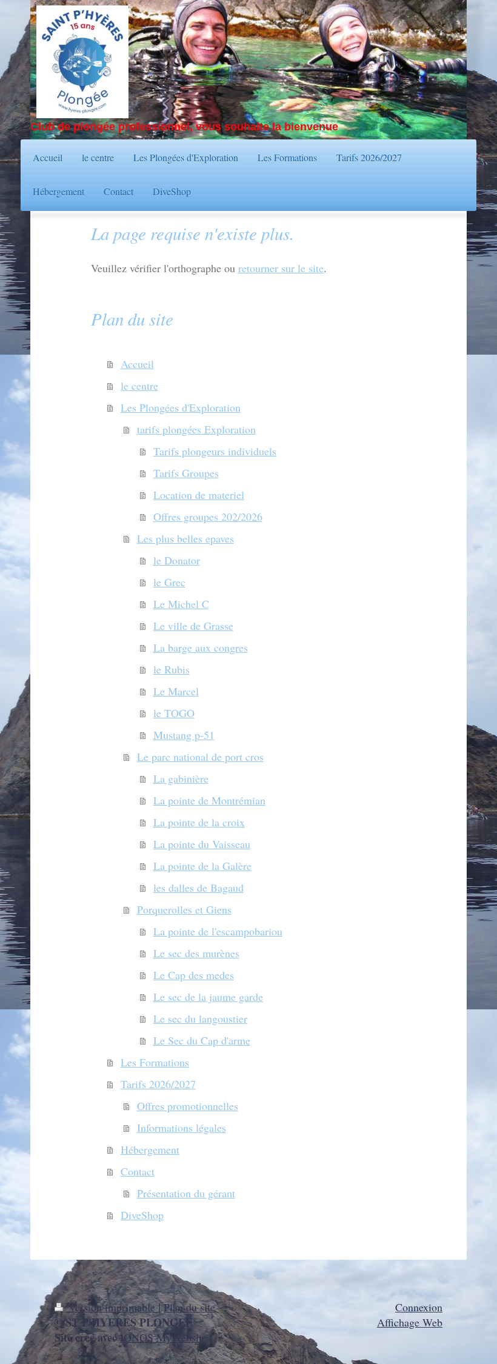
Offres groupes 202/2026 (207, 516)
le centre (139, 385)
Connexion (418, 1307)
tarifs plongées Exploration (196, 429)
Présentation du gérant (186, 1193)
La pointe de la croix (199, 822)
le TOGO (174, 713)
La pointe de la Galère (202, 865)
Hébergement (150, 1149)
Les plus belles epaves (185, 538)
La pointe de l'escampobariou (217, 931)
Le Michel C (181, 604)
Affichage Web (409, 1322)
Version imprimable (111, 1307)
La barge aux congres (200, 647)
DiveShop (142, 1215)
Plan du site (189, 1307)
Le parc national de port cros (200, 756)
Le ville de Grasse (193, 625)
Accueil (137, 363)
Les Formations (155, 1062)
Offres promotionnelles (187, 1105)
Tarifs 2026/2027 (158, 1084)
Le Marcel (176, 691)
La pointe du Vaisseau (201, 844)
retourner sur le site (281, 268)
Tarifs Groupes (186, 473)
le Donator (176, 560)
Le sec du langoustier (200, 1018)
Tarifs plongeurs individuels (214, 451)
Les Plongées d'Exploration (181, 407)
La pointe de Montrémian (209, 800)
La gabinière (180, 778)
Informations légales (181, 1127)
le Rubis (171, 669)
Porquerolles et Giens (184, 909)
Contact (138, 1171)
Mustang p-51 (184, 734)
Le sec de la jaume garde (208, 996)
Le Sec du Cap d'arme (201, 1040)
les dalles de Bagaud (198, 887)
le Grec (169, 582)
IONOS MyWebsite (163, 1337)
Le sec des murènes (196, 953)
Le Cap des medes (193, 975)
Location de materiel (198, 494)
